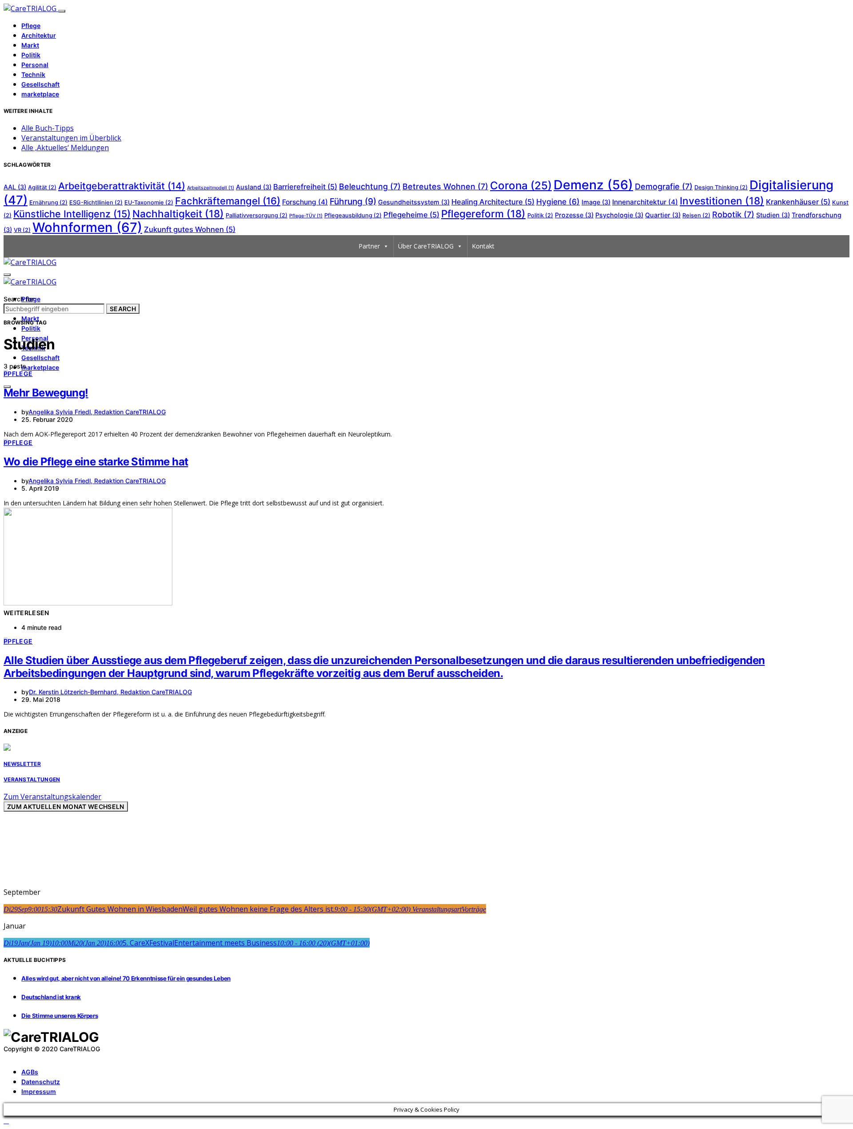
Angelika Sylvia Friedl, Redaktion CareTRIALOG (97, 412)
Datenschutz (40, 1081)
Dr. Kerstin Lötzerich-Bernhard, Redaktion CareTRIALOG (110, 692)
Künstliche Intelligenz (72, 214)
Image (596, 202)
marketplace (40, 94)
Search (123, 308)
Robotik (733, 214)
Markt (30, 45)
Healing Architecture (492, 201)
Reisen (696, 215)
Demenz (593, 184)
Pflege (30, 25)
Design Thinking (721, 187)
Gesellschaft (40, 84)
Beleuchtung (370, 186)
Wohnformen (87, 227)
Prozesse (574, 215)
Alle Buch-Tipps (47, 128)
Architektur (38, 35)
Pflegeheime (411, 214)
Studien (773, 215)
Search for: (20, 299)
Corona (521, 185)
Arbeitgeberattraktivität (121, 186)
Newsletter (22, 764)
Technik (33, 74)
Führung (353, 201)
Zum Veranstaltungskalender (52, 796)
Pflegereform (483, 214)
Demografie (664, 186)
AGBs (29, 1072)
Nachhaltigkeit (178, 214)
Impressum (38, 1091)
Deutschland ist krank (51, 997)
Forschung (305, 202)
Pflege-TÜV (306, 216)
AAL (15, 187)
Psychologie (619, 215)
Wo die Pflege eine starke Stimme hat (96, 461)
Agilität (42, 187)
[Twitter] (16, 1056)
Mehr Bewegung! (46, 392)
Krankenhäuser (798, 201)
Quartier (663, 215)
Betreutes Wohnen (445, 186)
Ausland (253, 187)
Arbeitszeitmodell (210, 188)
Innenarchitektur (645, 202)
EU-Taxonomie (148, 202)
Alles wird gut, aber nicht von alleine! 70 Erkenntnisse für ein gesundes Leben (126, 978)
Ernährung (48, 202)
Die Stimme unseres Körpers (59, 1015)
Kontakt (483, 246)
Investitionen (722, 201)
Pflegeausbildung (353, 215)
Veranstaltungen (32, 779)
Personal (34, 64)
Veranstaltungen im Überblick (71, 138)
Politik (30, 55)
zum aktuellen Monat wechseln (65, 806)
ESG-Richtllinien (96, 202)
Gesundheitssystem (414, 202)
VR (22, 230)
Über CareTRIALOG (426, 246)
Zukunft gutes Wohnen (189, 229)
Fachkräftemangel (227, 201)
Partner (369, 246)
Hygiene (558, 201)
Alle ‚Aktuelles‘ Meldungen (65, 147)
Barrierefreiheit (305, 186)
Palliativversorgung (256, 215)
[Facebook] (6, 1056)
